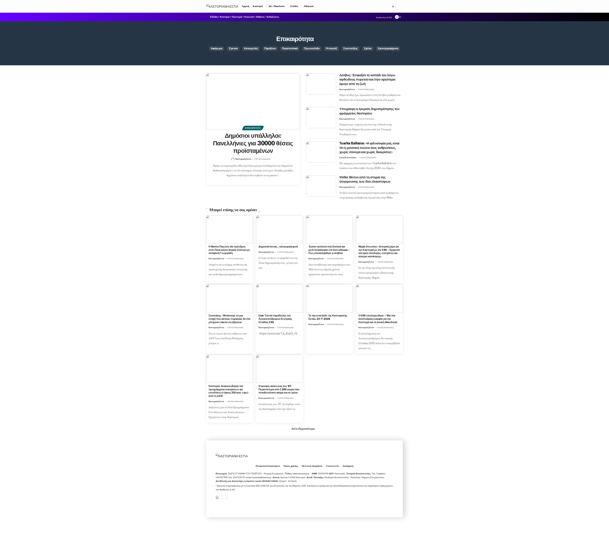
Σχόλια (368, 48)
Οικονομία (237, 17)
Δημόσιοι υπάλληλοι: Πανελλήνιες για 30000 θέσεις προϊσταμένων (253, 143)
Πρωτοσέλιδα (312, 48)
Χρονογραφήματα (388, 48)
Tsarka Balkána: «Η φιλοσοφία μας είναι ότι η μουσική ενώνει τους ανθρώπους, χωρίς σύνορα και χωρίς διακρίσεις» (369, 148)
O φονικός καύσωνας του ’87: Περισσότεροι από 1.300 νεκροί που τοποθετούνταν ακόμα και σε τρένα (279, 389)
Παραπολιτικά (290, 48)
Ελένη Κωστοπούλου (347, 157)
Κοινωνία (249, 17)
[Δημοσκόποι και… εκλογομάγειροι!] (279, 229)
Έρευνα (233, 48)
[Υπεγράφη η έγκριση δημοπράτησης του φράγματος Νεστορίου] (321, 117)
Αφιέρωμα (216, 48)
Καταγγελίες (251, 48)
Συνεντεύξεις (350, 48)
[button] (399, 6)
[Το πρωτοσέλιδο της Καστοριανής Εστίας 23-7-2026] (329, 298)
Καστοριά (225, 17)
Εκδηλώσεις (273, 17)
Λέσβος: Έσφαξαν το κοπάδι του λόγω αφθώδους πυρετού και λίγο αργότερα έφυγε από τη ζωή (367, 80)
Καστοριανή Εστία (243, 159)
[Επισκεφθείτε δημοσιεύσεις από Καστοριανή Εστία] (233, 159)
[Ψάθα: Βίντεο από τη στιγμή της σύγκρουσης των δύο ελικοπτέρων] (321, 185)
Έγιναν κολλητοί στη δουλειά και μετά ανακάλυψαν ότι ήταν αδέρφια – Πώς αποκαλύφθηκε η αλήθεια (329, 250)
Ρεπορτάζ (331, 48)
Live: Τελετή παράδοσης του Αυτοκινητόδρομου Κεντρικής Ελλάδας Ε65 (275, 319)
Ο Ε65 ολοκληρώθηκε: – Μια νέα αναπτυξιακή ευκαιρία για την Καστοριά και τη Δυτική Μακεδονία (377, 319)
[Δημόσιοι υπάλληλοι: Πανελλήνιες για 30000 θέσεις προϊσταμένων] (253, 101)
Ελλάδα (214, 17)
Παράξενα (270, 48)
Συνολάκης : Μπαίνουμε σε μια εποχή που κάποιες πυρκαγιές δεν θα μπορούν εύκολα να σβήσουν (229, 319)
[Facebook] (389, 6)
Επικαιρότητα (253, 128)
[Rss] (393, 6)
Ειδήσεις (260, 17)
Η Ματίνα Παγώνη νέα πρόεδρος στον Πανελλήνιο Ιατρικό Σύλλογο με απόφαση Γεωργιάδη (229, 250)
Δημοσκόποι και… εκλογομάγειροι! (278, 246)
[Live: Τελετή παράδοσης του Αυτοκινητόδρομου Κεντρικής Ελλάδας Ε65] (279, 298)
